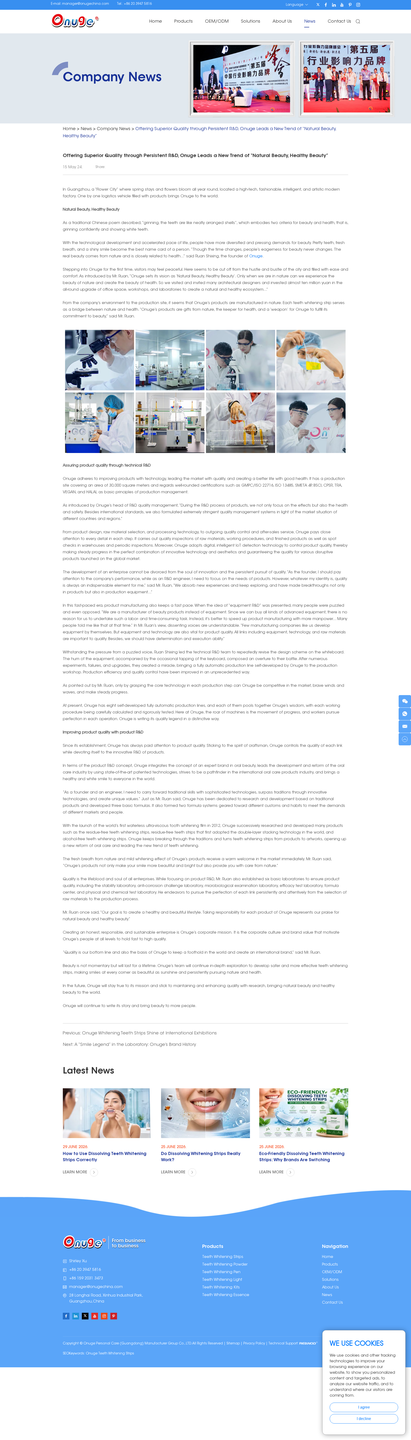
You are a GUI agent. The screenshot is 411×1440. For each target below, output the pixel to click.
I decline (364, 1419)
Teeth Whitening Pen (221, 1272)
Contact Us (339, 22)
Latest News (88, 1071)
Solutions (250, 22)
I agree (364, 1407)
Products (183, 22)
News (309, 22)
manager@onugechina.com (85, 4)
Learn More (75, 1172)
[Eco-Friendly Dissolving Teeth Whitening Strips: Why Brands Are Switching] (303, 1113)
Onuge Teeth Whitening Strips (110, 1353)
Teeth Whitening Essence (225, 1295)
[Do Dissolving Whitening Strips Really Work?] (205, 1113)
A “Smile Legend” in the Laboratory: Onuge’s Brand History (135, 1045)
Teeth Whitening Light (222, 1280)
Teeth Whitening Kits (221, 1287)
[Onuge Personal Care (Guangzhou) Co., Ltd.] (75, 20)
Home (155, 22)
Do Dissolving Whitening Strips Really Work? (200, 1157)
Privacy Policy (254, 1343)
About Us (282, 22)
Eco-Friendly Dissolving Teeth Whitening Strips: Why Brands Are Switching (301, 1157)
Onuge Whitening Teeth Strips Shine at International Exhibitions (149, 1033)
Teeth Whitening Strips (222, 1257)
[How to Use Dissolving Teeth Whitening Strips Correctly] (107, 1113)
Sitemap (233, 1343)
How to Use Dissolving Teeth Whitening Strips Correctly (104, 1157)
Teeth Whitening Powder (225, 1265)
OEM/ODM (217, 22)
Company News (113, 129)
